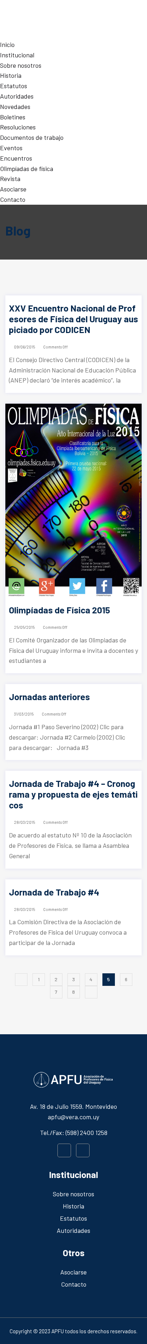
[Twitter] (83, 1150)
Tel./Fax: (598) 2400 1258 (73, 1132)
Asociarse (13, 189)
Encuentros (16, 158)
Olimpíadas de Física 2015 (59, 609)
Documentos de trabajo (32, 137)
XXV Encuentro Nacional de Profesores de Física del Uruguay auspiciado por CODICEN (73, 319)
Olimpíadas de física (26, 168)
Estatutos (13, 86)
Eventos (11, 148)
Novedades (15, 106)
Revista (10, 178)
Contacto (12, 199)
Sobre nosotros (20, 65)
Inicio (7, 44)
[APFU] (73, 19)
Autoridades (17, 96)
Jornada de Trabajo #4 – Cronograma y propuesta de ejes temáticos (73, 794)
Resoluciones (18, 127)
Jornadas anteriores (49, 696)
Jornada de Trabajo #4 (54, 892)
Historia (10, 75)
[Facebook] (64, 1150)
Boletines (12, 117)
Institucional (17, 55)
